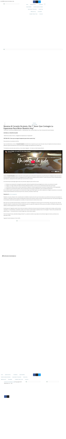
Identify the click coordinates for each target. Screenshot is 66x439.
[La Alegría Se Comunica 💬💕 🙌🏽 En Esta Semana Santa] (45, 279)
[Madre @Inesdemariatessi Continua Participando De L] (29, 284)
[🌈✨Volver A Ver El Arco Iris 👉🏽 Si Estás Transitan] (5, 335)
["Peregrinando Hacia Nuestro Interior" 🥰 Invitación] (21, 330)
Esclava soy (41, 9)
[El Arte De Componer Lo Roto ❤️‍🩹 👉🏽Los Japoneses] (13, 335)
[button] (45, 4)
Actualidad (40, 11)
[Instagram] (37, 2)
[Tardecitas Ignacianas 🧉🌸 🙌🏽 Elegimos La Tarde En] (21, 281)
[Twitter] (39, 2)
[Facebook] (34, 2)
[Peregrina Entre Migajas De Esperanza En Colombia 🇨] (53, 286)
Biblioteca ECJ (33, 11)
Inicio (27, 4)
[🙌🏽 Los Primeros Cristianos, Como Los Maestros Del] (61, 280)
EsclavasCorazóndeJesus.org (9, 381)
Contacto (41, 13)
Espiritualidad (28, 6)
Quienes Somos (33, 4)
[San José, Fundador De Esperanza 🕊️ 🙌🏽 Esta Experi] (53, 343)
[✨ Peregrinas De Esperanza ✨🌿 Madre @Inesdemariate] (37, 334)
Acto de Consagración (13, 194)
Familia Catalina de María (38, 6)
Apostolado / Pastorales (32, 9)
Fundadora (41, 4)
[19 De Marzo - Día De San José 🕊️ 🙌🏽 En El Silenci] (45, 330)
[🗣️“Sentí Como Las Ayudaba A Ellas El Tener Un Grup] (61, 332)
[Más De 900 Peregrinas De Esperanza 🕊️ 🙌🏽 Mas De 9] (5, 283)
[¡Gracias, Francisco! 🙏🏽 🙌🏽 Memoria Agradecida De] (37, 279)
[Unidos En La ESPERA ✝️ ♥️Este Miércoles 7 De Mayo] (13, 269)
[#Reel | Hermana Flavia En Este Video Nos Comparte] (29, 321)
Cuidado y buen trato (33, 13)
